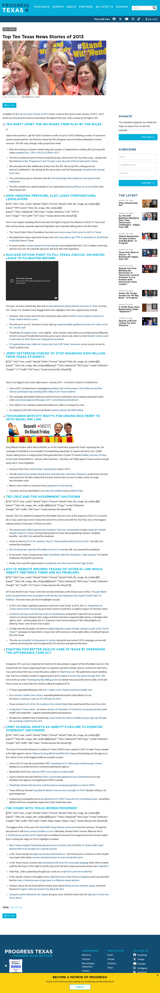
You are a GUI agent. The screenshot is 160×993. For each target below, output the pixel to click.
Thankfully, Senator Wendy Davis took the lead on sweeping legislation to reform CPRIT (52, 785)
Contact (86, 970)
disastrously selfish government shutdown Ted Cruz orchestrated (46, 529)
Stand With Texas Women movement (57, 827)
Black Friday (77, 490)
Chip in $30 (146, 137)
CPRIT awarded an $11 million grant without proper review (73, 763)
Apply (154, 8)
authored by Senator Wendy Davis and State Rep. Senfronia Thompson (52, 474)
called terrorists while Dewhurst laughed (70, 876)
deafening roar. (67, 672)
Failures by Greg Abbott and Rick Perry (51, 753)
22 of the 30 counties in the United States (47, 704)
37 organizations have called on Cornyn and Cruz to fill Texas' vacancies (44, 344)
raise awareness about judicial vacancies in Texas (73, 306)
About (71, 6)
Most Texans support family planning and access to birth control (41, 845)
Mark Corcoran (9, 97)
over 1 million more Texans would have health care (67, 690)
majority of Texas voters (23, 709)
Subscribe (146, 183)
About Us (86, 955)
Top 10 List (16, 907)
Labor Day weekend (54, 490)
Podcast (86, 959)
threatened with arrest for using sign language (65, 862)
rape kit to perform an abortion (77, 871)
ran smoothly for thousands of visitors (37, 640)
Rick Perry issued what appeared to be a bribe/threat (64, 777)
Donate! (80, 987)
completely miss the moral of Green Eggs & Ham (69, 563)
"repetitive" (103, 866)
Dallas (86, 455)
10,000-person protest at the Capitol (25, 835)
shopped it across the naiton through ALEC (80, 676)
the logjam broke (28, 332)
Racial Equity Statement (88, 965)
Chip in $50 (152, 19)
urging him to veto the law (59, 485)
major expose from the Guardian (44, 245)
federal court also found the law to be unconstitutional (38, 614)
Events (58, 6)
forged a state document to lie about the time (41, 889)
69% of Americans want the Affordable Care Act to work (36, 549)
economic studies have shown (27, 695)
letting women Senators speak (80, 885)
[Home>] (15, 8)
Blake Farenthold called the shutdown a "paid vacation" (70, 554)
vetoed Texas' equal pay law (43, 469)
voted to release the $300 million (67, 410)
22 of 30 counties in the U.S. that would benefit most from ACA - (58, 541)
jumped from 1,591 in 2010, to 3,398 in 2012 (37, 152)
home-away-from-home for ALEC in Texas (80, 232)
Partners (112, 963)
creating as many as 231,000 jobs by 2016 (40, 698)
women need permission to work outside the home (57, 857)
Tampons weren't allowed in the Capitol (28, 894)
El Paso (102, 455)
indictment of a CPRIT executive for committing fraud (70, 799)
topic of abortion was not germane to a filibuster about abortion (48, 880)
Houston (94, 455)
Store (110, 967)
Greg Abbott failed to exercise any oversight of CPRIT (59, 790)
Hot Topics (9, 29)
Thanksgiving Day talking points (42, 679)
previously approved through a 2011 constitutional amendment (47, 400)
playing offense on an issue (79, 186)
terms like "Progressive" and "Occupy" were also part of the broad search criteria (58, 161)
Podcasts (42, 6)
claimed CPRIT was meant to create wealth (52, 771)
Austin (9, 459)
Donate (122, 6)
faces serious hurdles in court (39, 831)
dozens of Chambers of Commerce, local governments (74, 709)
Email (110, 955)
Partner (86, 6)
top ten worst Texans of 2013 (34, 114)
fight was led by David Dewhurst (49, 854)
